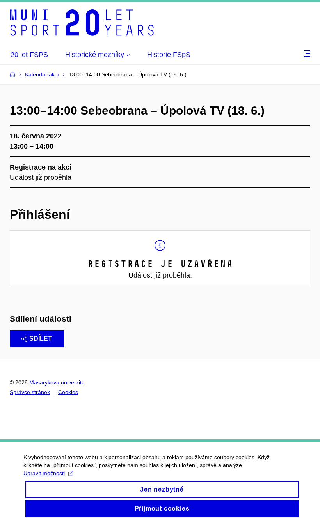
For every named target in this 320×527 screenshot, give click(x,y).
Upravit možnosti (44, 473)
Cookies (68, 392)
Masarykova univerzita (57, 382)
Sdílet (40, 338)
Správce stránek (30, 392)
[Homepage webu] (82, 22)
